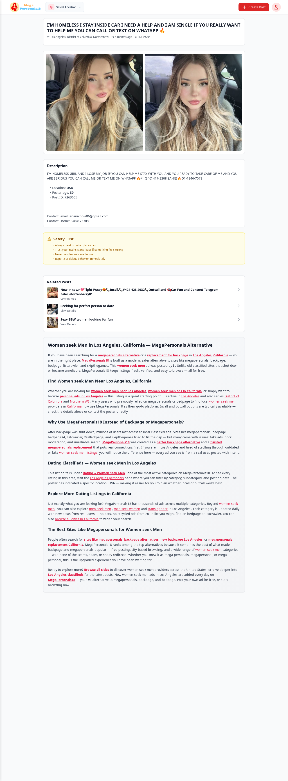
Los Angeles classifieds (65, 574)
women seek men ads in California (175, 391)
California (220, 355)
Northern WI (79, 401)
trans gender (158, 509)
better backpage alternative (178, 442)
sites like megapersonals (103, 539)
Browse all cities (96, 569)
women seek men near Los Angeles (118, 391)
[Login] (276, 7)
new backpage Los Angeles (181, 539)
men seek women (127, 509)
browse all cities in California (77, 519)
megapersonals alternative (119, 355)
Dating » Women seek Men (104, 473)
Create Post (257, 7)
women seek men (131, 365)
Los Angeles (202, 355)
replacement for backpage (167, 355)
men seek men (100, 509)
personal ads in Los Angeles (81, 396)
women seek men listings (78, 452)
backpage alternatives (141, 539)
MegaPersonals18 (95, 360)
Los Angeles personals (107, 478)
